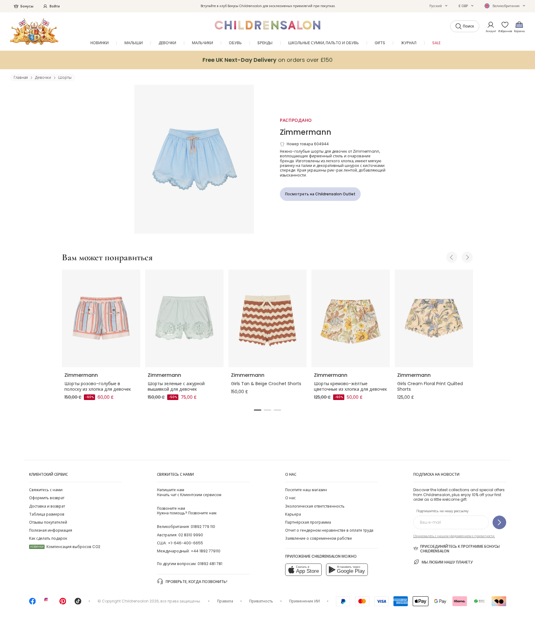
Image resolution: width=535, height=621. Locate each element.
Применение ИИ (304, 601)
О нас (290, 497)
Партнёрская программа (308, 522)
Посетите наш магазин (306, 489)
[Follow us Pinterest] (62, 603)
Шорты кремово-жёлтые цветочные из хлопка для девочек (350, 386)
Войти (55, 6)
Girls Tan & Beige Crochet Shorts (266, 383)
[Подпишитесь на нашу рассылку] (499, 522)
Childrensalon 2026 (140, 601)
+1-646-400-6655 (185, 543)
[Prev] (451, 257)
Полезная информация (50, 530)
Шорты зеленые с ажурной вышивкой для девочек (176, 386)
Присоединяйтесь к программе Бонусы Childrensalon (460, 548)
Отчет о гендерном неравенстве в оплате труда (329, 530)
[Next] (467, 257)
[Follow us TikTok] (78, 603)
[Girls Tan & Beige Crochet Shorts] (267, 318)
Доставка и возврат (47, 506)
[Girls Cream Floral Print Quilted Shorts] (434, 318)
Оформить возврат (46, 497)
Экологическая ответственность (315, 506)
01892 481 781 (210, 563)
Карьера (293, 514)
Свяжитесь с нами (46, 489)
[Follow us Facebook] (32, 603)
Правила (225, 601)
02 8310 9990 (190, 535)
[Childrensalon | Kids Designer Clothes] (34, 31)
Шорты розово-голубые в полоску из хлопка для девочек (97, 386)
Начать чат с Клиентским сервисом (189, 492)
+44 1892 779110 (205, 551)
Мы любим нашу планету (447, 562)
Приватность (261, 601)
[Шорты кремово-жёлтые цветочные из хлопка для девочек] (350, 318)
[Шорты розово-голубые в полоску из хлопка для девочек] (101, 318)
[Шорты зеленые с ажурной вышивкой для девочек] (184, 318)
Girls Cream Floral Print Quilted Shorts (430, 386)
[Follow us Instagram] (47, 603)
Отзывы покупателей (48, 522)
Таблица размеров (46, 514)
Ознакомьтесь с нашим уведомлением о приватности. (454, 536)
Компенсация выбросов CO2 (65, 546)
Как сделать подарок (48, 538)
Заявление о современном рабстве (318, 538)
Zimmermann (305, 132)
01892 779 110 (203, 526)
